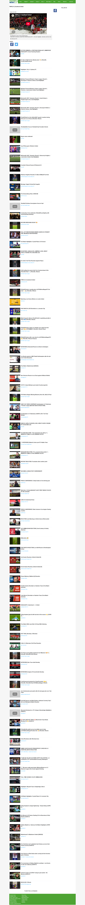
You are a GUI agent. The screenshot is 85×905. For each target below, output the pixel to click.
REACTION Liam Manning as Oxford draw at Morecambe (35, 519)
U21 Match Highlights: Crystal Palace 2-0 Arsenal (33, 241)
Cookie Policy (24, 899)
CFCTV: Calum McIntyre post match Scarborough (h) (34, 385)
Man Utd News (13, 899)
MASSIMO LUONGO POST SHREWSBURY (31, 471)
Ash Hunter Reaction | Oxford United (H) (31, 557)
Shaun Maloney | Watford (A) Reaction (30, 576)
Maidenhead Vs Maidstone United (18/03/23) (32, 834)
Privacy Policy (24, 898)
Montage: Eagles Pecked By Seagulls (30, 184)
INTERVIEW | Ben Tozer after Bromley (30, 662)
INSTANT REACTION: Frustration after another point (34, 461)
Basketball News (25, 897)
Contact (23, 901)
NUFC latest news (14, 897)
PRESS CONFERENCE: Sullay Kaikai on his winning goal (35, 480)
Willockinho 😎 (24, 538)
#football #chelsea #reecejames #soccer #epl (32, 203)
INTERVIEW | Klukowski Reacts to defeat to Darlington (34, 346)
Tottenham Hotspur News (15, 898)
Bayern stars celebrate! (27, 136)
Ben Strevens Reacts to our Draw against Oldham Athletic (35, 375)
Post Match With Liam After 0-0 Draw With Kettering (34, 624)
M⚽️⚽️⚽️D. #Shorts (26, 882)
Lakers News (24, 896)
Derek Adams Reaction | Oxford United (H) (31, 566)
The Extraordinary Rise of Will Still (29, 193)
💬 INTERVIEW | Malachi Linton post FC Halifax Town (34, 442)
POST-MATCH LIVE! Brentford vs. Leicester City (33, 308)
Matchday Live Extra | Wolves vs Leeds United (32, 299)
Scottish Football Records (15, 903)
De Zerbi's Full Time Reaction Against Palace (32, 260)
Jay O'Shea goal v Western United (29, 146)
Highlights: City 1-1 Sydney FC (28, 69)
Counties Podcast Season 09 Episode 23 (31, 165)
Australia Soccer (13, 902)
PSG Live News (13, 901)
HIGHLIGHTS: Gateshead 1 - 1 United (30, 605)
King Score (24, 895)
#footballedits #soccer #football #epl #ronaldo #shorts (34, 126)
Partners (23, 902)
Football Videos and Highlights (31, 890)
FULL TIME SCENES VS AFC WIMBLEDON (31, 777)
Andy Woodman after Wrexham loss (30, 738)
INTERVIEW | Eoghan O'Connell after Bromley (32, 671)
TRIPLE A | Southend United (28, 279)
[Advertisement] (64, 36)
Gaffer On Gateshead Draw (27, 499)
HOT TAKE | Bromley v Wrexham (29, 633)
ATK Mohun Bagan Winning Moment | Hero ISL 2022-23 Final (36, 394)
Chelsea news (13, 896)
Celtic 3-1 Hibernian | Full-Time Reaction (31, 643)
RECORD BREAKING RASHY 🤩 (29, 222)
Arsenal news (13, 895)
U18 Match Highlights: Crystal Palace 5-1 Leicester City (34, 796)
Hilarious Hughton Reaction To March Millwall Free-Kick (35, 174)
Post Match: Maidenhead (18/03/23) (29, 366)
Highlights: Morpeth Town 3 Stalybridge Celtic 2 (33, 786)
